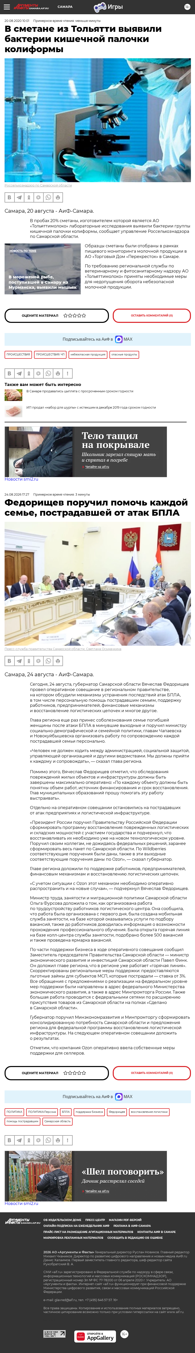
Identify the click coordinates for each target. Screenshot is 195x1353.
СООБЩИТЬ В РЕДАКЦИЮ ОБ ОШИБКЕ (135, 1238)
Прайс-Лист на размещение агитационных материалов (88, 1232)
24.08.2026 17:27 (17, 494)
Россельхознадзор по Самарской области (38, 185)
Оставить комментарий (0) (152, 315)
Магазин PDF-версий (125, 1220)
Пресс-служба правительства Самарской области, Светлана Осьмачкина (63, 649)
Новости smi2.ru (21, 479)
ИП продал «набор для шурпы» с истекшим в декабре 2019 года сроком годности (91, 407)
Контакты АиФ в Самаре (156, 1232)
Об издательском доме (62, 1220)
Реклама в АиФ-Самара (132, 1226)
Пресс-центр (95, 1220)
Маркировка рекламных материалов (73, 1238)
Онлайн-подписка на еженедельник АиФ (76, 1226)
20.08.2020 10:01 (17, 21)
